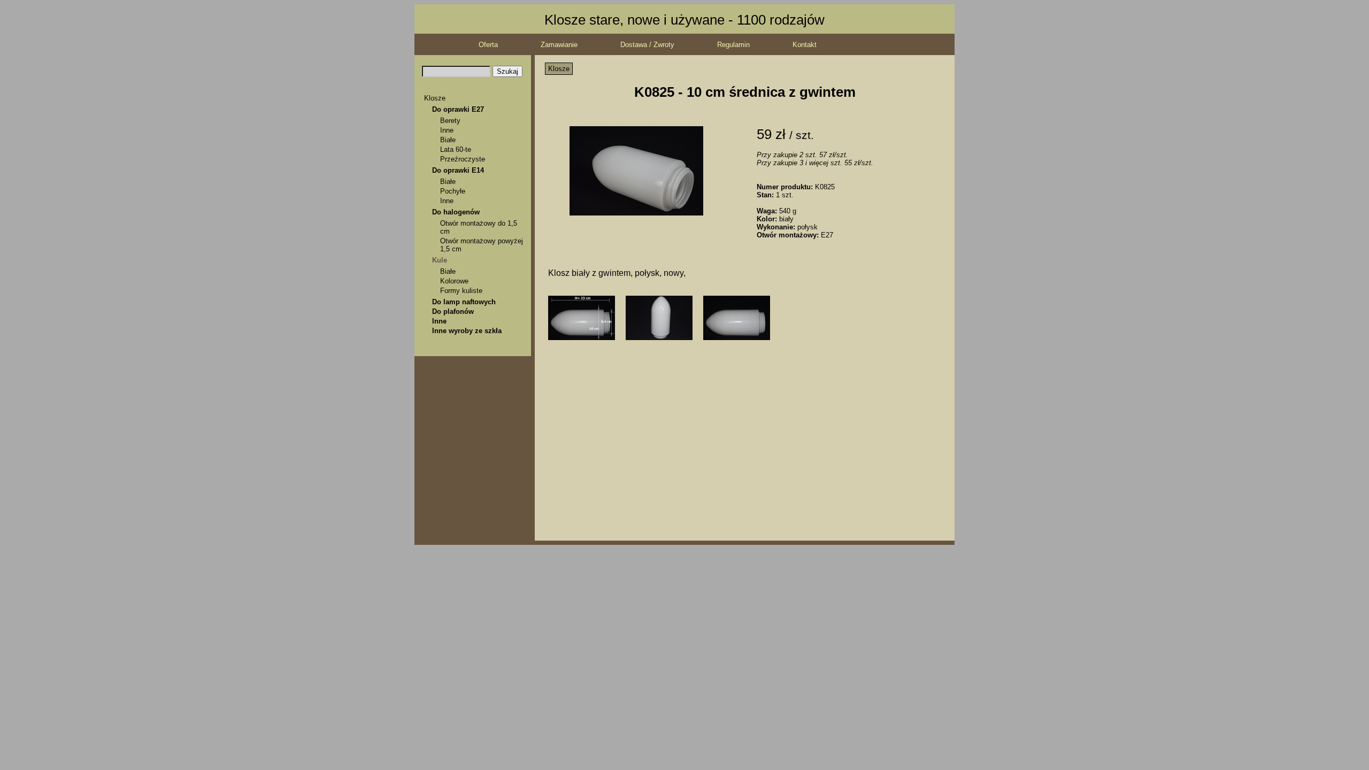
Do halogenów (456, 212)
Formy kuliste (461, 291)
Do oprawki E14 (458, 170)
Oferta (488, 45)
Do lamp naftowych (464, 302)
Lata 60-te (455, 149)
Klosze (434, 98)
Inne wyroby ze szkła (467, 331)
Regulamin (733, 45)
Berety (450, 121)
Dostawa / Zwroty (647, 45)
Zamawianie (559, 45)
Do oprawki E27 (458, 109)
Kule (439, 260)
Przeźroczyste (462, 159)
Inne (446, 130)
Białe (448, 140)
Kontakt (805, 45)
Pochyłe (452, 191)
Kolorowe (454, 281)
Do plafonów (453, 311)
